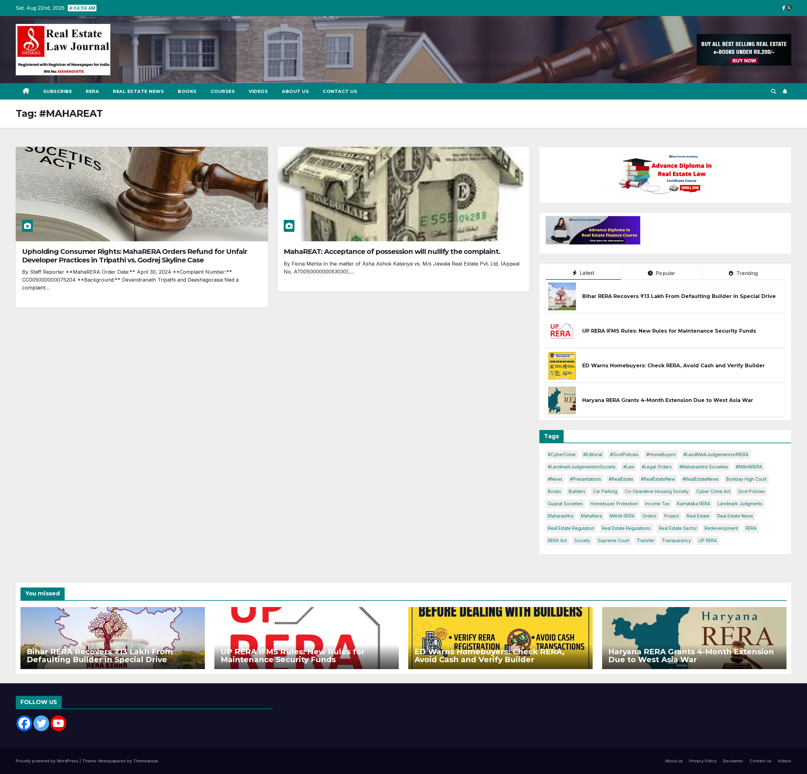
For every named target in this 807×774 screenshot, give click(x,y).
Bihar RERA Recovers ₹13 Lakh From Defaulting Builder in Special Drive (679, 296)
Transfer (645, 540)
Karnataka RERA (693, 503)
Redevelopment (721, 528)
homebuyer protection (614, 503)
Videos (258, 91)
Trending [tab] (746, 273)
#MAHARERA (749, 466)
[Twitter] (41, 723)
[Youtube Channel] (58, 723)
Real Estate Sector (678, 528)
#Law (628, 466)
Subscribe (57, 91)
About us (295, 91)
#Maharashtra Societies (703, 466)
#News (555, 479)
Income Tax (657, 503)
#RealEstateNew (658, 479)
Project (671, 516)
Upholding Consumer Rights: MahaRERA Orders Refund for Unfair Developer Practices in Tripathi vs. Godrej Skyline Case (134, 255)
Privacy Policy (703, 760)
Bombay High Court (746, 479)
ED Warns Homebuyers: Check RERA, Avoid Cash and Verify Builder (673, 366)
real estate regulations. (626, 528)
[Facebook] (24, 723)
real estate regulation (571, 528)
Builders (577, 491)
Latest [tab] (586, 273)
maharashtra (560, 516)
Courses (223, 91)
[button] (773, 91)
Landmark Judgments (740, 503)
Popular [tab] (665, 273)
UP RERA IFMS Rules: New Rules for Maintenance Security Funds (669, 331)
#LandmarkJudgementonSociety (582, 466)
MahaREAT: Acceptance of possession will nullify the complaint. (392, 251)
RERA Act (557, 540)
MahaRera (591, 516)
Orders (649, 516)
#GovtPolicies (624, 454)
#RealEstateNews (700, 479)
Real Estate (698, 516)
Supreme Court (613, 540)
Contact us (340, 91)
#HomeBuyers (661, 454)
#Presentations (585, 479)
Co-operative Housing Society (657, 491)
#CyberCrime (562, 454)
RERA (92, 91)
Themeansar (145, 760)
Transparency (676, 540)
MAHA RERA (622, 516)
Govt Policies (751, 491)
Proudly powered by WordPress (47, 760)
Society (582, 540)
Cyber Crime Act (713, 491)
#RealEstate (621, 479)
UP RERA (708, 540)
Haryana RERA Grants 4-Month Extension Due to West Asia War (667, 400)
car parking (605, 491)
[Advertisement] (692, 232)
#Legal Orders (657, 466)
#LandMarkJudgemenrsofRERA (715, 454)
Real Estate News (138, 91)
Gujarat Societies (565, 503)
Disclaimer (733, 760)
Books (187, 91)
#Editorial (592, 454)
